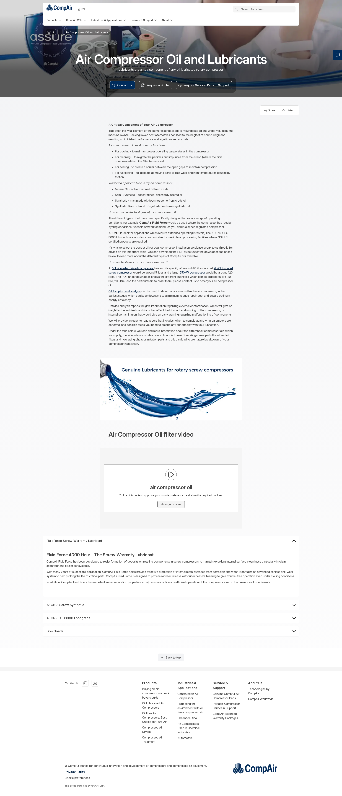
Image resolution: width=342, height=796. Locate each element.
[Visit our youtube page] (95, 683)
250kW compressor (193, 272)
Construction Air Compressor (187, 696)
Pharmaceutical (187, 718)
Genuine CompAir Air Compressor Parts (226, 696)
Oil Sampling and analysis (124, 291)
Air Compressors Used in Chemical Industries (188, 728)
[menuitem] (54, 20)
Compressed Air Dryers (152, 729)
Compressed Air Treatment (152, 739)
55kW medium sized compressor (133, 268)
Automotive (185, 738)
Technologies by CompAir (259, 691)
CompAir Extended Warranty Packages (225, 716)
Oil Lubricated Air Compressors (153, 705)
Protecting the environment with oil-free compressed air (190, 708)
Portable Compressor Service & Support (226, 706)
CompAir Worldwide (260, 699)
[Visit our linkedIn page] (85, 683)
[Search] (236, 9)
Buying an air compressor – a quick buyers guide (155, 693)
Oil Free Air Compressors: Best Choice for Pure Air (154, 717)
